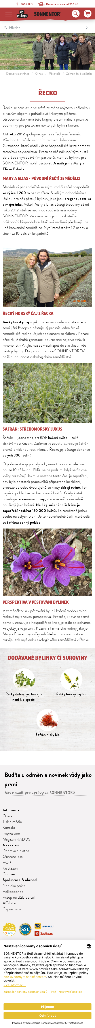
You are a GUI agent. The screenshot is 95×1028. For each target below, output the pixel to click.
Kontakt (9, 827)
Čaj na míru (12, 909)
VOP (7, 862)
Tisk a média (12, 822)
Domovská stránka (17, 73)
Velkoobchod (13, 891)
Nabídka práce (14, 886)
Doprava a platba (16, 851)
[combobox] (43, 27)
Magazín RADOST (17, 839)
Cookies (9, 874)
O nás (39, 73)
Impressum (11, 833)
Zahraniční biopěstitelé (80, 73)
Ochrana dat (13, 856)
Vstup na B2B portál (19, 897)
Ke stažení (11, 868)
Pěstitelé (54, 73)
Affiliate (9, 903)
